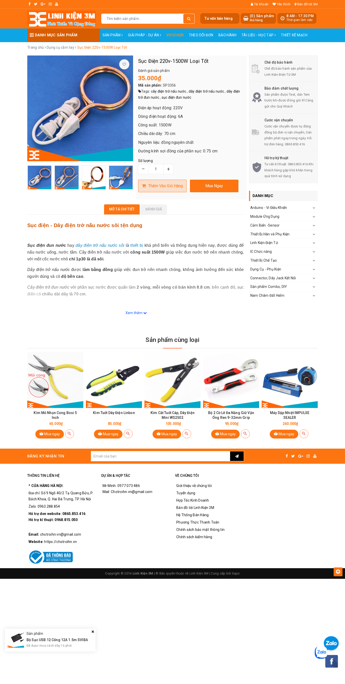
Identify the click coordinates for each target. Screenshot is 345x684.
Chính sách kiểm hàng (194, 537)
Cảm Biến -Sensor (265, 225)
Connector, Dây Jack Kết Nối (273, 278)
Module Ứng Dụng (265, 216)
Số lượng (145, 161)
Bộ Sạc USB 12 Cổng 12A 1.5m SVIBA (57, 640)
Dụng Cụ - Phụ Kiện (265, 269)
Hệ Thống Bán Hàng (192, 515)
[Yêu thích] (124, 64)
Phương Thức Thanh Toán (197, 522)
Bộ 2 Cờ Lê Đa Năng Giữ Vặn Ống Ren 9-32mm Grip (231, 415)
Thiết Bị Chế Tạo (263, 260)
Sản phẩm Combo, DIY (268, 287)
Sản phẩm (112, 35)
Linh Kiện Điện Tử (264, 243)
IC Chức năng (261, 252)
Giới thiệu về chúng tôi (194, 486)
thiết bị (136, 245)
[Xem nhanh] (69, 433)
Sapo (236, 573)
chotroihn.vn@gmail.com (60, 534)
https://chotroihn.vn (60, 542)
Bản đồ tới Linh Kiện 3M (195, 508)
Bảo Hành (227, 35)
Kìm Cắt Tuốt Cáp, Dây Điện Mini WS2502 (172, 415)
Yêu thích (283, 4)
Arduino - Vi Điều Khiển (268, 208)
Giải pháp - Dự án (144, 35)
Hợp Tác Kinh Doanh (192, 500)
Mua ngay (51, 434)
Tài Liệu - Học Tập (258, 35)
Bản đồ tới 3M (307, 4)
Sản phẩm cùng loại (172, 339)
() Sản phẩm (262, 18)
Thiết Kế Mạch (294, 35)
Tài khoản (260, 4)
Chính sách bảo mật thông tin (200, 530)
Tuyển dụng (185, 493)
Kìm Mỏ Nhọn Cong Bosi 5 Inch (55, 415)
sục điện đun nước (176, 97)
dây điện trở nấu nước (206, 91)
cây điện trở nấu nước (168, 91)
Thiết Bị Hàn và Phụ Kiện (270, 234)
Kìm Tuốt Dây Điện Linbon (114, 413)
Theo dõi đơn (201, 35)
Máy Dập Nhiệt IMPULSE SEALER (289, 415)
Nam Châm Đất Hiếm (267, 295)
